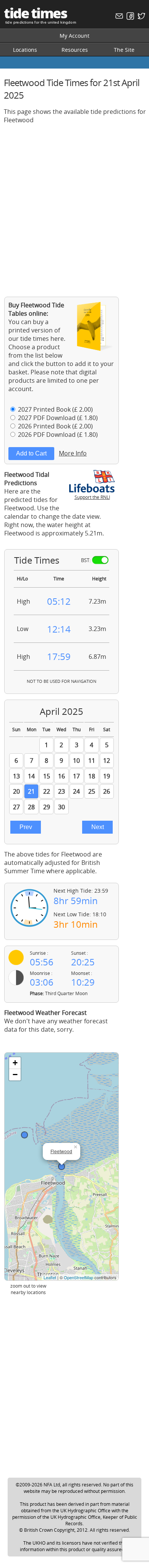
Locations (25, 49)
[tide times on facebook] (129, 17)
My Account (74, 35)
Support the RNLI (92, 497)
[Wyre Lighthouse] (24, 1134)
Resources (75, 49)
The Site (124, 49)
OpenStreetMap (78, 1277)
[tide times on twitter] (140, 17)
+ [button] (15, 1062)
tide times (35, 13)
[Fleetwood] (61, 1166)
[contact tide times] (118, 17)
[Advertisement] (74, 204)
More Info (73, 453)
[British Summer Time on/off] (100, 560)
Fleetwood (61, 1151)
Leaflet (50, 1277)
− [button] (15, 1074)
